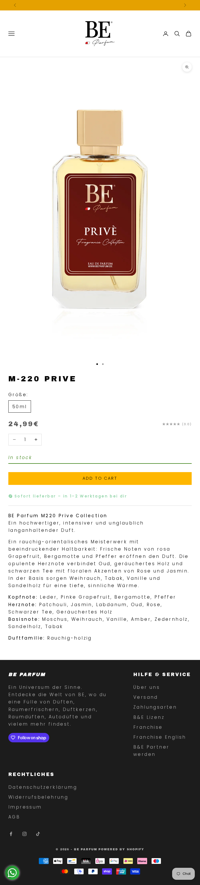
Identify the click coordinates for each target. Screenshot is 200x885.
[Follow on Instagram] (24, 833)
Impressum (25, 807)
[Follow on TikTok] (38, 833)
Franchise (148, 727)
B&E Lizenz (149, 717)
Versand (145, 697)
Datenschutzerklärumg (42, 787)
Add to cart (100, 478)
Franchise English (159, 737)
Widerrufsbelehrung (38, 797)
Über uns (146, 687)
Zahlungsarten (155, 707)
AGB (14, 817)
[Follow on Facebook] (11, 833)
